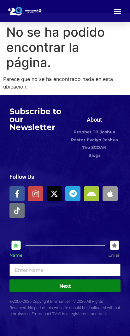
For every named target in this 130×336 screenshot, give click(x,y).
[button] (118, 11)
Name (15, 255)
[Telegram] (72, 193)
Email (114, 255)
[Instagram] (35, 193)
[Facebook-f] (17, 193)
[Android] (91, 193)
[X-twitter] (54, 193)
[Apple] (110, 193)
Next (65, 286)
